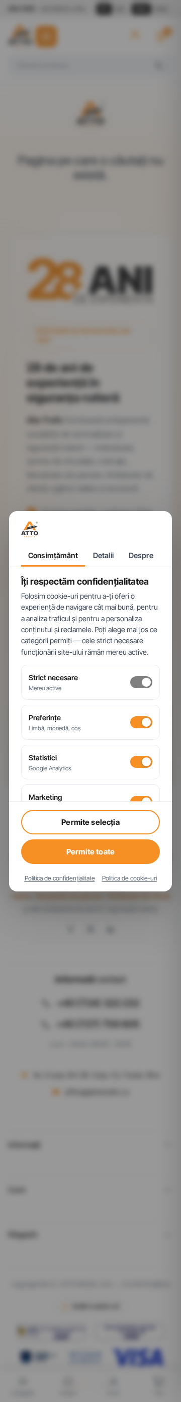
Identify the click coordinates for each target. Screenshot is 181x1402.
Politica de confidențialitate (60, 878)
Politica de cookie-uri (129, 878)
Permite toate (90, 851)
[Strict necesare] (141, 682)
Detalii (103, 555)
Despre (141, 555)
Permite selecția (90, 822)
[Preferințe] (141, 722)
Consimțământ (53, 555)
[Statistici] (141, 762)
